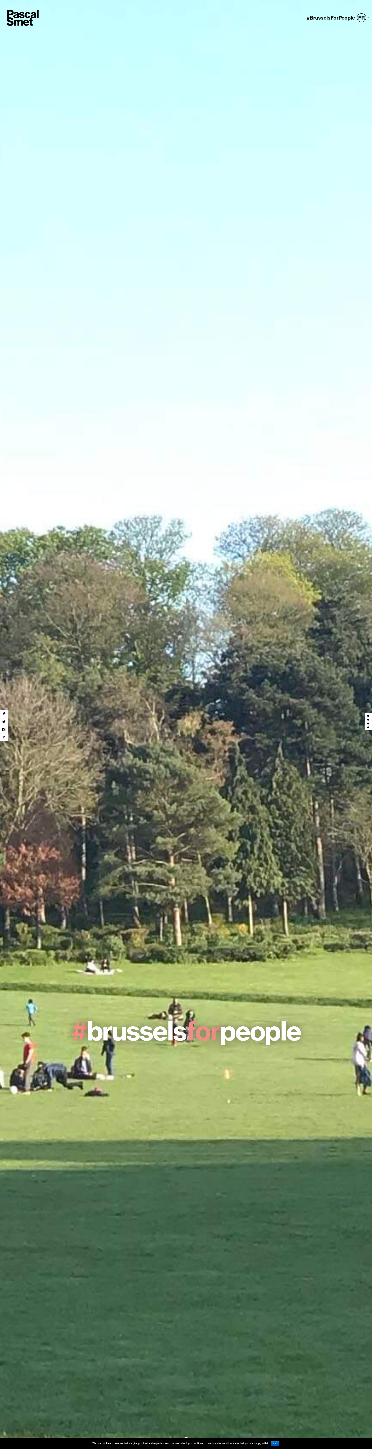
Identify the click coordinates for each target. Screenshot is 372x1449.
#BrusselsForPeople (331, 18)
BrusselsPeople (186, 1031)
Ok (275, 1443)
